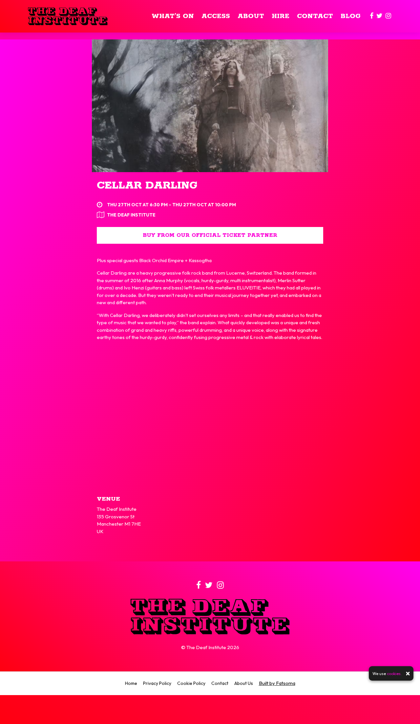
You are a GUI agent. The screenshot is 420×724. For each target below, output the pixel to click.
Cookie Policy (191, 683)
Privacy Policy (157, 683)
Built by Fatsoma (277, 683)
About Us (243, 683)
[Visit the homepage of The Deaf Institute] (68, 16)
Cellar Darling (147, 185)
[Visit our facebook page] (371, 16)
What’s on (173, 16)
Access (215, 16)
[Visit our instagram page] (388, 16)
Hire (280, 16)
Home (131, 683)
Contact (315, 16)
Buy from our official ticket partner (210, 235)
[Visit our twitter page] (379, 16)
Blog (351, 16)
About (251, 16)
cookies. (394, 673)
